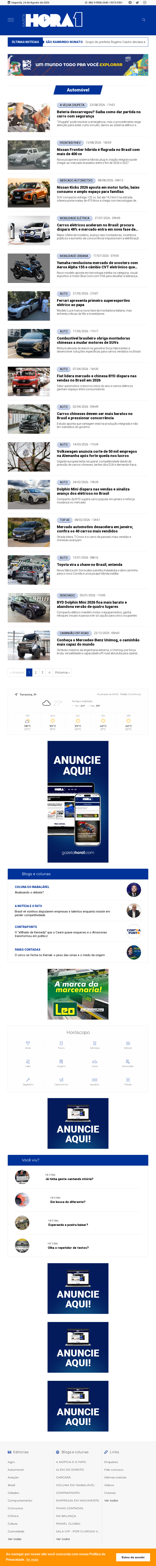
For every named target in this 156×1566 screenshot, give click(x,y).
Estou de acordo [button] (133, 1557)
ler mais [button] (32, 1559)
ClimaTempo (134, 694)
